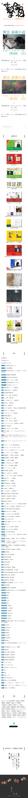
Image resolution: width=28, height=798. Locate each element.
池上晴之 (18, 700)
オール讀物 (7, 608)
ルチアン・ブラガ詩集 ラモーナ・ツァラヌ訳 (13, 450)
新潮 (5, 595)
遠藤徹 (3, 702)
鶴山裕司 (14, 711)
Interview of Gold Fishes (9, 377)
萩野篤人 (15, 713)
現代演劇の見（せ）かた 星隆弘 (11, 647)
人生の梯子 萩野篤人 (8, 532)
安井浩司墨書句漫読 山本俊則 (10, 570)
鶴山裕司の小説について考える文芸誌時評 (14, 590)
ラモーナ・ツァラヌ (16, 717)
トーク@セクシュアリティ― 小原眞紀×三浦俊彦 (14, 503)
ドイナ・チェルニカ (21, 709)
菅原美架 (22, 706)
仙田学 (3, 709)
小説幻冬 (6, 618)
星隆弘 (24, 713)
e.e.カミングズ (5, 700)
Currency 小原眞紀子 (8, 488)
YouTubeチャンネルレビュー (9, 667)
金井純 (14, 704)
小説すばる (7, 613)
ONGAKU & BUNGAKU (8, 660)
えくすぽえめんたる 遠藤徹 (10, 463)
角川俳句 (5, 625)
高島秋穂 (8, 709)
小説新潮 (6, 610)
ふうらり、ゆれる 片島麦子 (9, 421)
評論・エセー (6, 675)
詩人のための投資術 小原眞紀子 (11, 516)
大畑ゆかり (13, 702)
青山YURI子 (12, 700)
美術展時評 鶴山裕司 (8, 654)
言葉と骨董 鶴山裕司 (8, 652)
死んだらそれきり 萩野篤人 (10, 529)
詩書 (4, 672)
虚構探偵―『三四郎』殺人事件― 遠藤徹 (13, 455)
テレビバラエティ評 (7, 665)
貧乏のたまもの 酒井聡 (9, 511)
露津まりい (19, 711)
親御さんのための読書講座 (9, 680)
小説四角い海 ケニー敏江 (9, 418)
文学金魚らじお (5, 360)
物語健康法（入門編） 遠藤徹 (10, 458)
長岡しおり (9, 713)
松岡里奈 (4, 715)
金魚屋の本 (4, 358)
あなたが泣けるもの (8, 519)
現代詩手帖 (6, 638)
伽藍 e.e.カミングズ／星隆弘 (10, 428)
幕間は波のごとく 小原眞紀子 (10, 387)
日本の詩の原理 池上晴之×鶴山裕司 (11, 509)
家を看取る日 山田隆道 (8, 483)
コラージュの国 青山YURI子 (9, 395)
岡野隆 (18, 702)
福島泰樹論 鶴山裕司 (8, 577)
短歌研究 (5, 632)
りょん (24, 717)
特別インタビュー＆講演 (10, 380)
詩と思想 (5, 635)
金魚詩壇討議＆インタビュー (11, 382)
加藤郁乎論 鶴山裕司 (8, 580)
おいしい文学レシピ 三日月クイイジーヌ (13, 683)
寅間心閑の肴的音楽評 (8, 657)
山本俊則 (9, 717)
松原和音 (9, 715)
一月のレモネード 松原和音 (9, 413)
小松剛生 (4, 706)
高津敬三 (13, 709)
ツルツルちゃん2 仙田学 (9, 486)
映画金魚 (5, 640)
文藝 (5, 603)
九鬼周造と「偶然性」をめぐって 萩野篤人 (15, 538)
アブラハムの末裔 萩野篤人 (10, 526)
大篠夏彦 (8, 702)
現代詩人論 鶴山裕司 (8, 554)
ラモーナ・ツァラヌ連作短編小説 (11, 445)
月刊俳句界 (6, 627)
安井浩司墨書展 (7, 368)
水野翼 (18, 715)
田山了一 (9, 711)
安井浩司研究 (6, 562)
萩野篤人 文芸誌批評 (9, 587)
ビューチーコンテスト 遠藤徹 (10, 452)
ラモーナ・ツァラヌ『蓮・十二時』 (11, 447)
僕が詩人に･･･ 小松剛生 (9, 478)
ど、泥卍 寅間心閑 (7, 398)
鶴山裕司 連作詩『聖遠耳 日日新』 (10, 493)
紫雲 (18, 706)
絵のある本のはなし (7, 677)
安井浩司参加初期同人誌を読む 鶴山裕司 (13, 572)
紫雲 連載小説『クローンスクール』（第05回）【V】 (14, 61)
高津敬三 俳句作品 (7, 501)
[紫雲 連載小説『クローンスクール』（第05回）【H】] (14, 88)
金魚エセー (6, 524)
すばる (6, 600)
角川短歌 (5, 630)
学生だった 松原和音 (8, 410)
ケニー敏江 (19, 704)
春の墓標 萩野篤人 (7, 470)
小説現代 (6, 615)
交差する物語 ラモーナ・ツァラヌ (11, 521)
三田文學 (6, 605)
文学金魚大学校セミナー (9, 365)
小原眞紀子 (4, 704)
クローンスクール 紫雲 (8, 468)
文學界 (6, 593)
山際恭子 (23, 715)
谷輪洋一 (4, 711)
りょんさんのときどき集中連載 (10, 514)
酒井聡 (8, 706)
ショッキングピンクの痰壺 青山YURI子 (12, 475)
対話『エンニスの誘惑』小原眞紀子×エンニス (13, 506)
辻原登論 (5, 552)
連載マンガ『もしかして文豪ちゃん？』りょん (14, 685)
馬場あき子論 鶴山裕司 (8, 575)
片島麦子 (10, 704)
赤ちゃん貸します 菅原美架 (9, 473)
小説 (14, 58)
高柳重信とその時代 (7, 559)
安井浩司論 (5, 564)
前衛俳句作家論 (6, 557)
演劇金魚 (5, 649)
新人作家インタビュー (9, 385)
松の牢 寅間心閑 (7, 405)
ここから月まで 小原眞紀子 (9, 491)
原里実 (19, 713)
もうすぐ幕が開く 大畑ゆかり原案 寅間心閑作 (14, 408)
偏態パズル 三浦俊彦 (8, 480)
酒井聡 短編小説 (6, 415)
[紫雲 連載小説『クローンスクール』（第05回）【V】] (14, 42)
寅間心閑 (4, 713)
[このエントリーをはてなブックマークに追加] (14, 723)
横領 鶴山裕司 (6, 426)
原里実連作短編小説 (7, 392)
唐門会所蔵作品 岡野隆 (8, 567)
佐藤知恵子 (13, 706)
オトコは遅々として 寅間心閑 (10, 400)
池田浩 (22, 700)
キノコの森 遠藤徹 (8, 460)
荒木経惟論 (6, 585)
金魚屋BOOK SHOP (11, 789)
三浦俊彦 (14, 715)
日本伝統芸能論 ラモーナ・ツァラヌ (13, 582)
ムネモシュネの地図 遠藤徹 (9, 465)
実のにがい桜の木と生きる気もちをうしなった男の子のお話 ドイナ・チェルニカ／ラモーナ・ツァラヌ (14, 436)
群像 (5, 598)
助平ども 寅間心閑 (7, 403)
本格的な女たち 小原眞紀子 (9, 390)
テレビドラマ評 (6, 662)
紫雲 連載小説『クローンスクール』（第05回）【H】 (14, 106)
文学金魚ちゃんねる (6, 363)
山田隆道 (4, 717)
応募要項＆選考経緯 (9, 375)
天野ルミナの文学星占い (9, 688)
